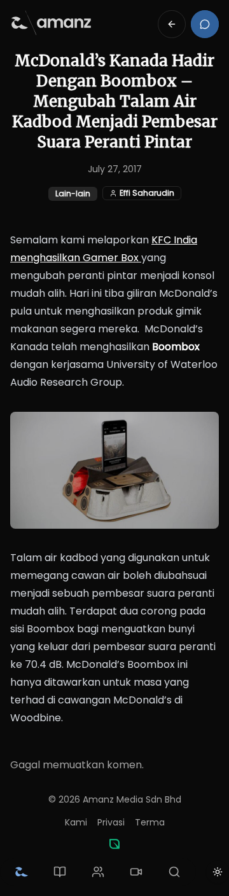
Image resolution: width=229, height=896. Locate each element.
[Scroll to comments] (205, 24)
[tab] (22, 871)
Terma (150, 822)
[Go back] (172, 24)
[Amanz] (114, 844)
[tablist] (98, 872)
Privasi (111, 822)
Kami (76, 822)
